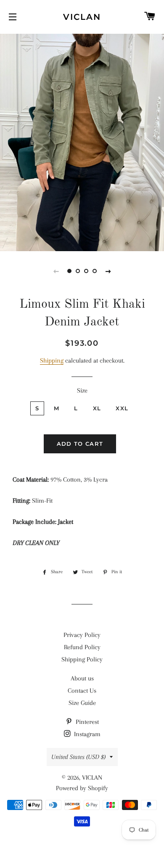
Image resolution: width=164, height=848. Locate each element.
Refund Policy (82, 647)
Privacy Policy (82, 635)
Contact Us (82, 690)
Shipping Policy (82, 659)
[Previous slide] (56, 271)
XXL (122, 408)
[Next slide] (108, 271)
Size (82, 390)
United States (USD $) (78, 757)
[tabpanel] (82, 141)
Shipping (51, 360)
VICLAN (82, 17)
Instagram (86, 734)
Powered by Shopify (82, 788)
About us (82, 678)
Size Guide (82, 703)
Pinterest (86, 722)
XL (97, 408)
